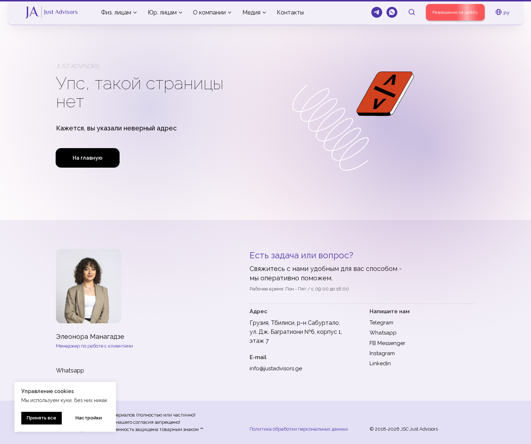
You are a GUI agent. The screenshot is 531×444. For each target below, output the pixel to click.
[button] (411, 11)
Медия (251, 12)
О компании (209, 12)
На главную (88, 158)
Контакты (290, 12)
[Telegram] (376, 12)
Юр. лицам (162, 12)
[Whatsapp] (392, 12)
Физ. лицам (116, 12)
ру (506, 12)
